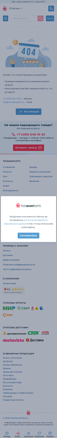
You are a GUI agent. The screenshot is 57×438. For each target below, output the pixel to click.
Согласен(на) (28, 235)
